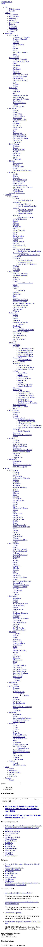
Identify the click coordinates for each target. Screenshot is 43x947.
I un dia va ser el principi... (14, 913)
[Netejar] (38, 799)
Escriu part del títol (9, 799)
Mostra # (6, 801)
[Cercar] (36, 799)
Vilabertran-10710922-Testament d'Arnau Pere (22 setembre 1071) (23, 816)
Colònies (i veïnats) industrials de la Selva (18, 893)
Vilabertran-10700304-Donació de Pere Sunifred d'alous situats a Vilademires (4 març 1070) (22, 808)
